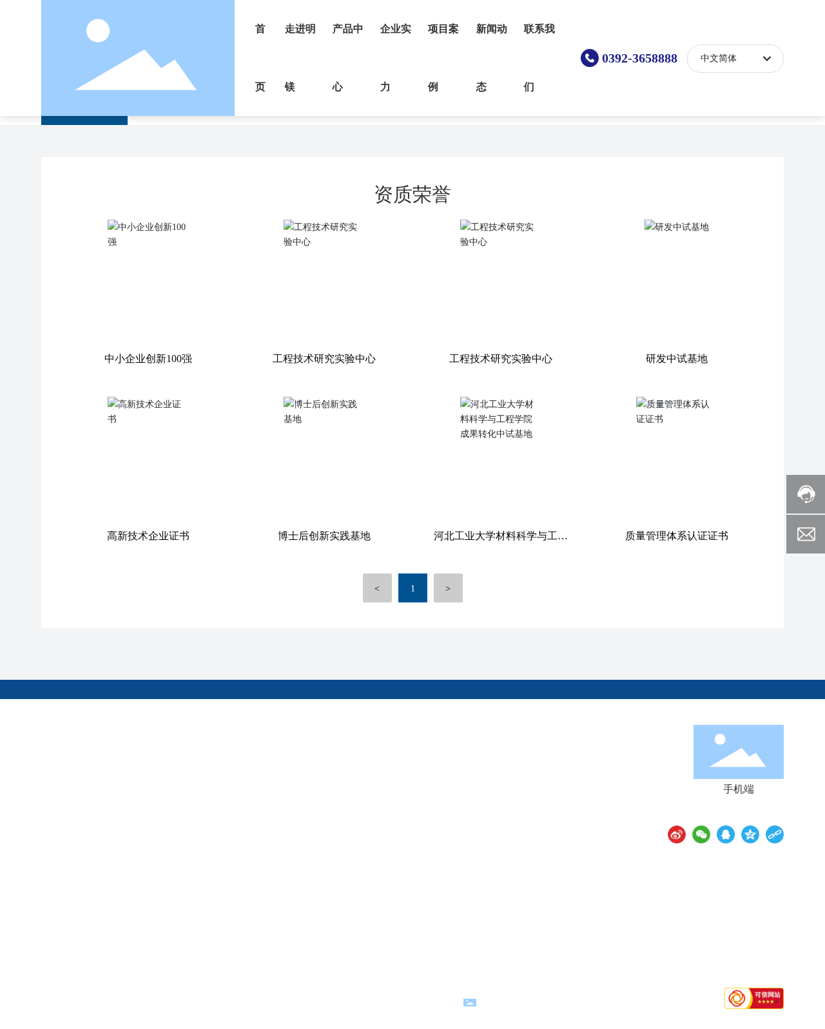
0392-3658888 (639, 58)
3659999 (592, 762)
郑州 (388, 1001)
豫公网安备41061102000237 (536, 1001)
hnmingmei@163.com (554, 780)
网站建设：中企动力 (338, 1001)
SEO (448, 1001)
